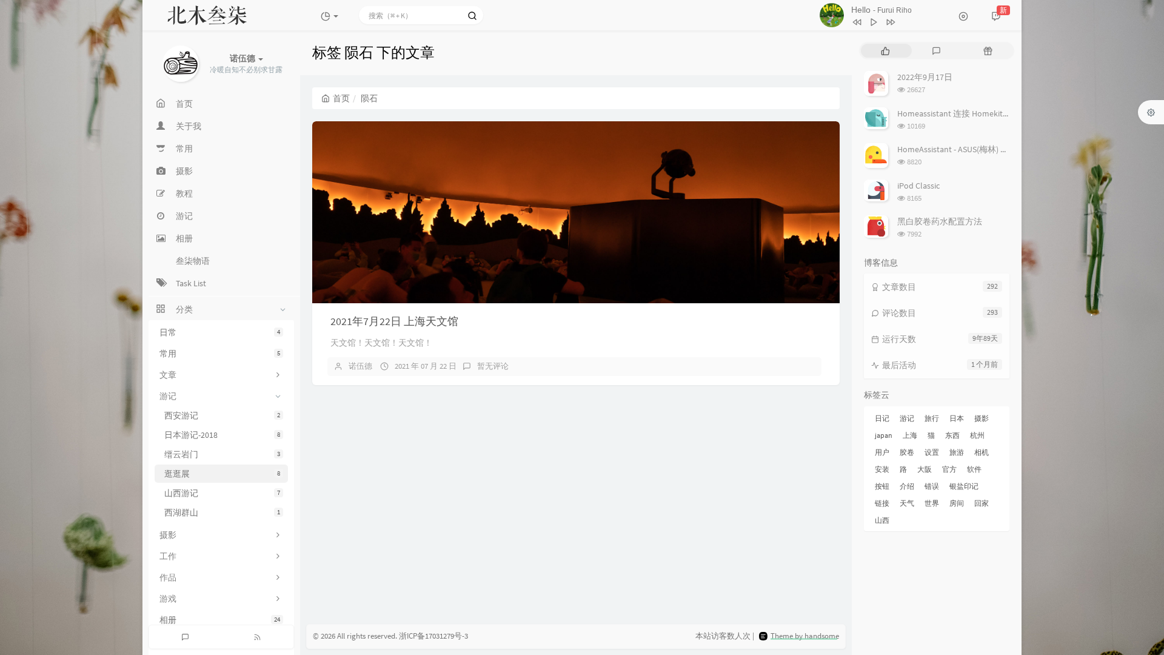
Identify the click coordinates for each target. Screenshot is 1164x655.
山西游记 (222, 493)
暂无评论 (493, 366)
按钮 (882, 486)
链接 (882, 503)
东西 (952, 435)
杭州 (977, 435)
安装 (882, 469)
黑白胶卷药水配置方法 (939, 221)
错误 (932, 486)
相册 (219, 619)
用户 (882, 452)
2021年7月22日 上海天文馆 (394, 321)
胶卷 (907, 452)
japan (883, 435)
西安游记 (222, 415)
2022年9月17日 (924, 77)
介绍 (907, 486)
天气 (907, 503)
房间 (956, 503)
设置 (932, 452)
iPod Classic (918, 185)
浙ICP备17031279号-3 (433, 636)
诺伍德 (360, 366)
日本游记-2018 (222, 434)
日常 (219, 332)
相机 (981, 452)
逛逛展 (222, 473)
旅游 (956, 452)
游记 (907, 418)
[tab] (885, 50)
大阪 (924, 469)
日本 (956, 418)
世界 (932, 503)
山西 (882, 520)
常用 (219, 353)
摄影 (981, 418)
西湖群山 (222, 512)
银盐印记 (963, 486)
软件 (974, 469)
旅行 (932, 418)
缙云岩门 (222, 454)
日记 (882, 418)
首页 (341, 98)
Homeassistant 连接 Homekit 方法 (959, 113)
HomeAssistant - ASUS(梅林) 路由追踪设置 (974, 149)
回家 (981, 503)
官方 (949, 469)
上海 (910, 435)
